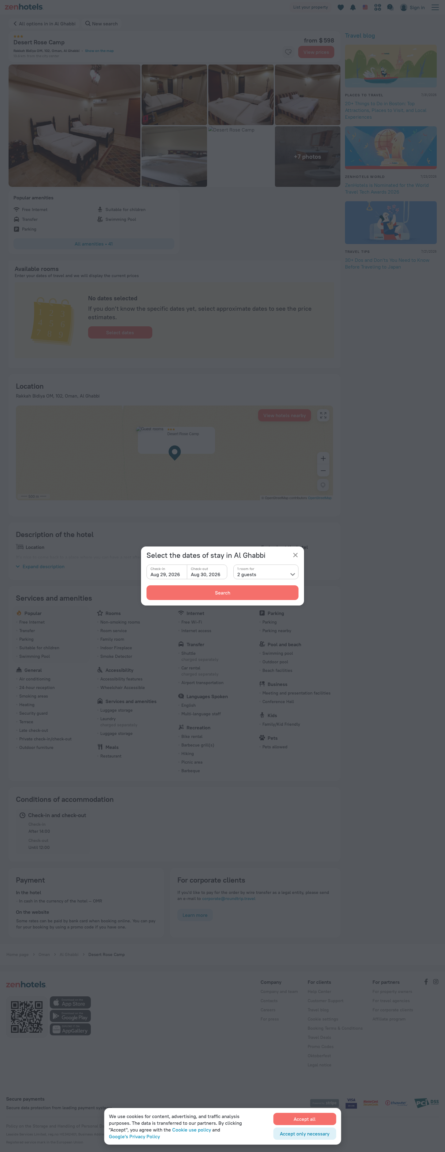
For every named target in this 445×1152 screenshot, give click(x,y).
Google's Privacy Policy (134, 1136)
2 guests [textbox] (246, 574)
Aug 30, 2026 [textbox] (206, 574)
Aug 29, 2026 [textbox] (165, 574)
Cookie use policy (191, 1130)
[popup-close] (295, 555)
